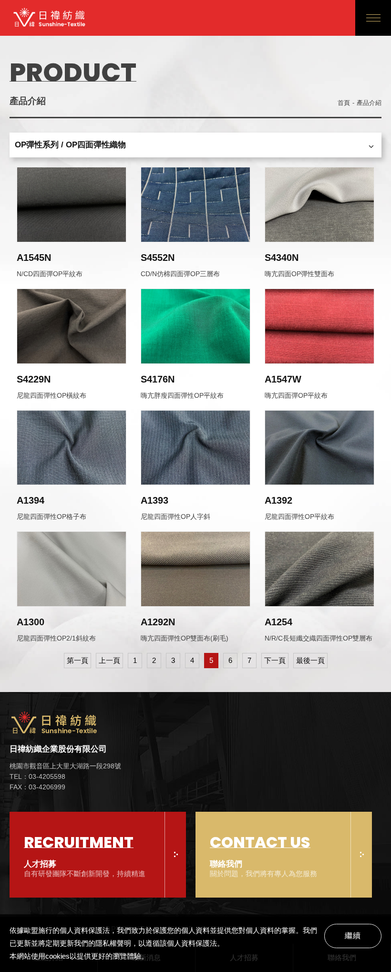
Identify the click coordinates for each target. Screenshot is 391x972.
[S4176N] (195, 326)
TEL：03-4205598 (37, 776)
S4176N (158, 379)
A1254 (278, 622)
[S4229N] (71, 326)
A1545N (34, 257)
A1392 (278, 500)
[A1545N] (71, 204)
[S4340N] (319, 204)
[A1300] (71, 569)
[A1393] (195, 448)
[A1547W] (319, 326)
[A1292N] (195, 569)
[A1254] (319, 569)
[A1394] (71, 448)
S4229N (34, 379)
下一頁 (275, 660)
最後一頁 (310, 660)
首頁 (344, 102)
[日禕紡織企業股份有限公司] (65, 724)
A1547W (283, 379)
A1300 (30, 622)
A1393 (154, 500)
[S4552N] (195, 204)
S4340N (281, 257)
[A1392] (319, 448)
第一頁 (77, 660)
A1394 (30, 500)
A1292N (158, 622)
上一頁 (109, 660)
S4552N (158, 257)
